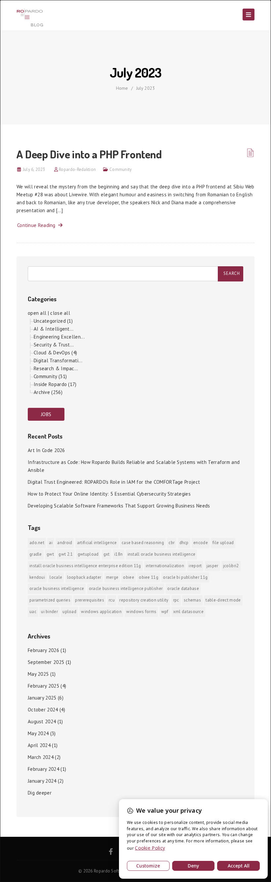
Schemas (192, 600)
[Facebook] (110, 852)
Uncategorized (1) (53, 321)
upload (69, 611)
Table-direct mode (223, 600)
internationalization (165, 566)
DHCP (184, 542)
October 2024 (43, 709)
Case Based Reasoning (143, 542)
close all (60, 313)
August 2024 (42, 721)
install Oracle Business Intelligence (162, 554)
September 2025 (46, 662)
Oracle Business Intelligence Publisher (126, 588)
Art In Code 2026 (46, 450)
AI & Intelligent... (54, 329)
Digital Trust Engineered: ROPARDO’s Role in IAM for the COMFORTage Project (114, 482)
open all (37, 313)
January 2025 (42, 698)
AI (51, 542)
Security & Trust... (54, 345)
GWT (50, 554)
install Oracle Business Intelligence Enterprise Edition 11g (85, 566)
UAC (32, 611)
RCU (112, 600)
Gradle (35, 554)
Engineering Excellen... (59, 337)
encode (200, 542)
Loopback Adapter (84, 577)
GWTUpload (88, 554)
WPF (165, 611)
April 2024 (39, 745)
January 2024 (42, 781)
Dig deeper (40, 793)
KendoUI (37, 577)
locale (56, 577)
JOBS (46, 414)
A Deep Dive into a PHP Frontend (89, 154)
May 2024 (38, 733)
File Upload (223, 542)
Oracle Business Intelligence (56, 588)
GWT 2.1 (65, 554)
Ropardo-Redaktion (77, 169)
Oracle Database (183, 588)
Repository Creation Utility (143, 600)
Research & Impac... (56, 368)
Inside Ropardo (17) (55, 384)
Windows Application (101, 611)
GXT (106, 554)
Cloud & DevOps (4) (55, 352)
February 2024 (43, 769)
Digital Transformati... (58, 360)
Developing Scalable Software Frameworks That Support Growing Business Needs (119, 506)
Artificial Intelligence (97, 542)
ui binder (49, 611)
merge (112, 577)
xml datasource (188, 611)
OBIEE (128, 577)
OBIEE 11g (148, 577)
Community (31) (50, 376)
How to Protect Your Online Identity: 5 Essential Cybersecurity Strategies (109, 494)
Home (122, 88)
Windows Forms (141, 611)
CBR (171, 542)
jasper (212, 566)
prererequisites (89, 600)
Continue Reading (37, 225)
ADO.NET (36, 542)
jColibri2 (231, 566)
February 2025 (43, 686)
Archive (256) (48, 392)
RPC (176, 600)
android (64, 542)
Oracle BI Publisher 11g (185, 577)
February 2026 (43, 650)
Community (120, 169)
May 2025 (38, 674)
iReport (195, 566)
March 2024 (41, 757)
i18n (118, 554)
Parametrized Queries (49, 600)
